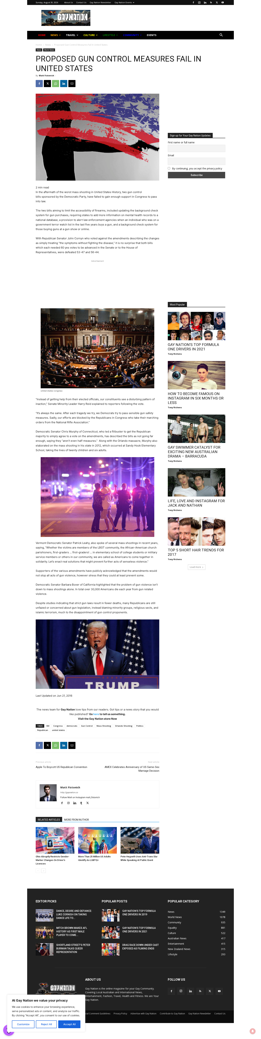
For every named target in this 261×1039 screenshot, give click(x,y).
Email (92, 56)
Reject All (46, 1024)
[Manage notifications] (252, 1031)
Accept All (69, 1024)
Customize (23, 1024)
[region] (46, 1013)
